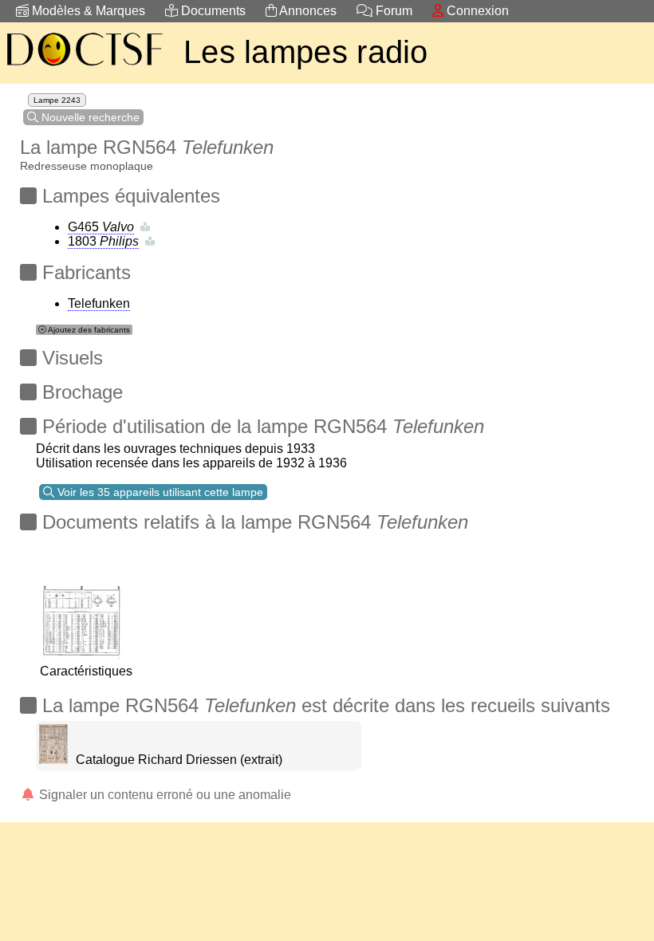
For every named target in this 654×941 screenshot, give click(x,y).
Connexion (476, 11)
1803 (103, 241)
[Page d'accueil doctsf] (84, 68)
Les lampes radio (305, 51)
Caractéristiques (86, 671)
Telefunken (99, 303)
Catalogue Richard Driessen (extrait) (179, 759)
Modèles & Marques (87, 11)
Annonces (307, 11)
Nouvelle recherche (89, 117)
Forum (392, 11)
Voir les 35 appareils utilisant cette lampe (158, 492)
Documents (212, 11)
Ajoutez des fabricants (88, 329)
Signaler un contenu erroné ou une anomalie (163, 794)
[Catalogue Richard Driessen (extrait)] (53, 759)
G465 (101, 227)
